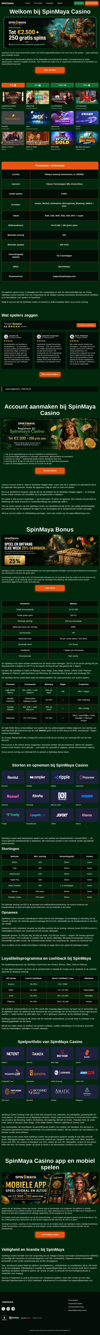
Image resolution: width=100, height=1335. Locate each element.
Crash (60, 85)
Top (11, 85)
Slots (85, 85)
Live (36, 85)
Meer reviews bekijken (50, 374)
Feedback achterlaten (86, 325)
